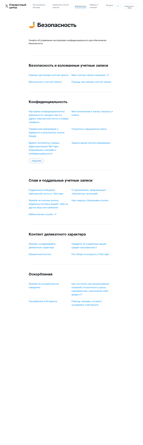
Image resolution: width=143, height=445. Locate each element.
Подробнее (36, 161)
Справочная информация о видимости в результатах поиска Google (46, 132)
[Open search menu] (118, 6)
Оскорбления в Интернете (43, 301)
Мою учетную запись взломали (88, 75)
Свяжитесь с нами (129, 7)
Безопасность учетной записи (45, 81)
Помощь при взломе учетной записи (48, 75)
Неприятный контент (40, 254)
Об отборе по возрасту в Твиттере (90, 254)
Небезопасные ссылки (41, 214)
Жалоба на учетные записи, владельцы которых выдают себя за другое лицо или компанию (48, 204)
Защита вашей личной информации (91, 142)
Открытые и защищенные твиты (89, 128)
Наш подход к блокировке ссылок (90, 200)
